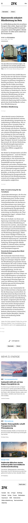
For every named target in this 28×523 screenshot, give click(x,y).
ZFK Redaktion (11, 37)
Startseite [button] (14, 3)
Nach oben (22, 484)
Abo (26, 3)
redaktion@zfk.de (21, 325)
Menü (2, 3)
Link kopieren (15, 341)
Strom (13, 11)
